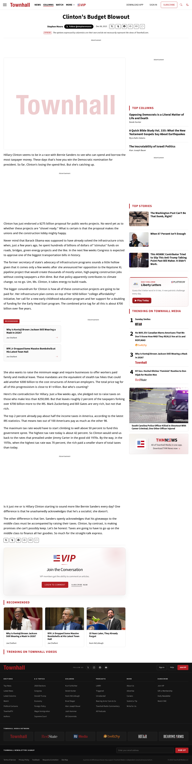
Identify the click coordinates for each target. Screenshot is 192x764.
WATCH (59, 4)
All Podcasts (101, 711)
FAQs (172, 667)
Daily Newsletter (164, 696)
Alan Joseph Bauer (72, 706)
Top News (7, 685)
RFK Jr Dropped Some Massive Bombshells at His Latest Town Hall (63, 636)
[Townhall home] (14, 667)
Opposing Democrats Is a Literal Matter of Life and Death (156, 116)
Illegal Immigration (42, 711)
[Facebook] (100, 667)
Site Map (65, 760)
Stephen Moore (55, 26)
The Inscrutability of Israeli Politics (152, 146)
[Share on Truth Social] (118, 26)
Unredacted (100, 696)
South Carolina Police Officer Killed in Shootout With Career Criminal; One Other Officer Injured (159, 427)
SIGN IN (153, 4)
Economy (38, 701)
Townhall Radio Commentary (108, 706)
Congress (38, 691)
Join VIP (183, 667)
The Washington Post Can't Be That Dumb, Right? (168, 214)
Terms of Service (10, 760)
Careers (130, 696)
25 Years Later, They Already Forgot (103, 635)
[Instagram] (94, 667)
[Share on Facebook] (124, 26)
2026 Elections (40, 685)
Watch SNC (162, 701)
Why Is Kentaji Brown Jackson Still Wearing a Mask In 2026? (21, 635)
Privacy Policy (24, 760)
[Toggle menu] (5, 5)
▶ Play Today (142, 300)
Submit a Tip (132, 701)
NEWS (37, 4)
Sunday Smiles (142, 319)
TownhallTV (8, 711)
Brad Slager (70, 701)
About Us (130, 685)
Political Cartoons (11, 706)
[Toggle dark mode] (187, 5)
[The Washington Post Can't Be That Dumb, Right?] (139, 218)
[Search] (181, 5)
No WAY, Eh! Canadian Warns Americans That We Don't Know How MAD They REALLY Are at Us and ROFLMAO (160, 336)
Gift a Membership (165, 691)
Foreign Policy (40, 706)
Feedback (36, 760)
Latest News (8, 691)
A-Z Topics (39, 679)
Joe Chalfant (11, 643)
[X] (88, 667)
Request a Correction (50, 760)
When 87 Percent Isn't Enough (168, 234)
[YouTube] (106, 667)
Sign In (161, 667)
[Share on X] (112, 26)
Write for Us (131, 706)
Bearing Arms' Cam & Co (106, 701)
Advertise (130, 691)
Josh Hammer (71, 711)
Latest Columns (10, 696)
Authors (7, 716)
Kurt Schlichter (71, 685)
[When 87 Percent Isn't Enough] (139, 239)
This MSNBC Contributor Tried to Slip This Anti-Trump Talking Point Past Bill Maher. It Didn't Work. (168, 259)
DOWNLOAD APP (134, 4)
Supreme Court (40, 716)
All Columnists (70, 716)
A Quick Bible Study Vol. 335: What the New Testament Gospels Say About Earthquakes (157, 132)
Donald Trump (40, 696)
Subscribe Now (79, 584)
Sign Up (182, 750)
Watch (6, 701)
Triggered (100, 691)
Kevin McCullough (96, 643)
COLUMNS (48, 4)
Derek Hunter (70, 691)
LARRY (98, 685)
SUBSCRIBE (169, 4)
